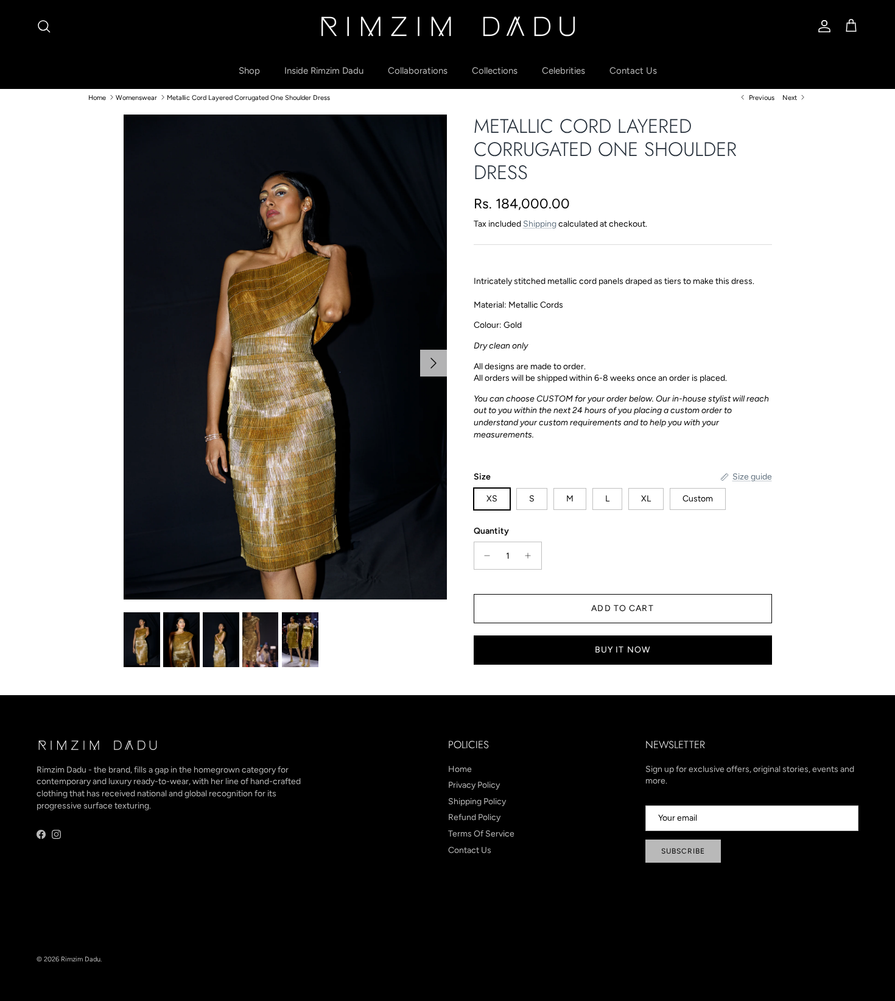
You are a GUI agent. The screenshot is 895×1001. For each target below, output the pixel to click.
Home (97, 97)
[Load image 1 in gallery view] (285, 357)
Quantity (491, 531)
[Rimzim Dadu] (447, 26)
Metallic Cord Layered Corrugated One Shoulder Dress (248, 97)
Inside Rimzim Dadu (323, 70)
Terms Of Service (481, 834)
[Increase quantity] (531, 555)
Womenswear (136, 97)
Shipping (539, 224)
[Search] (44, 26)
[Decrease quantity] (484, 555)
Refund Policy (474, 817)
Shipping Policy (477, 801)
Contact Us (633, 70)
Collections (495, 70)
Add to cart (622, 608)
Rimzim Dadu (80, 959)
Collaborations (418, 70)
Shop (249, 70)
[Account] (822, 26)
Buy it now (622, 650)
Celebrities (563, 70)
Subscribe (683, 851)
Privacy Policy (474, 785)
